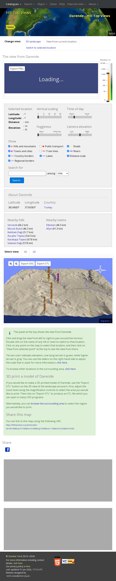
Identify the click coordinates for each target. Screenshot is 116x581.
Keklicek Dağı (15, 232)
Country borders (24, 156)
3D (25, 251)
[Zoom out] (16, 263)
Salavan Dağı (15, 243)
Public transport (54, 146)
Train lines (52, 151)
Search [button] (28, 4)
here (28, 566)
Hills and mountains (24, 146)
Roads (76, 146)
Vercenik (12, 225)
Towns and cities (22, 151)
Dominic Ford (15, 556)
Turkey (48, 207)
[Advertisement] (58, 480)
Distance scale (78, 156)
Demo (53, 4)
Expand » (106, 320)
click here (62, 362)
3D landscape (33, 41)
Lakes (49, 156)
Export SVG (27, 263)
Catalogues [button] (12, 4)
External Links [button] (75, 4)
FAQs (62, 4)
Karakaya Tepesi (17, 239)
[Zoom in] (10, 263)
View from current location (61, 41)
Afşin (49, 228)
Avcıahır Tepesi (16, 236)
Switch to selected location (41, 47)
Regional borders (24, 160)
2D (34, 251)
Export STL (43, 263)
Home (10, 27)
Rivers (76, 151)
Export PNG (17, 68)
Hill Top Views (18, 12)
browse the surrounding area (47, 403)
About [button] (92, 4)
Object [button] (41, 4)
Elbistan (50, 225)
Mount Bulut (15, 228)
